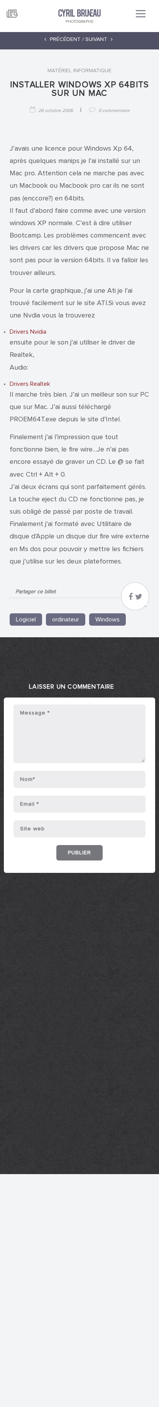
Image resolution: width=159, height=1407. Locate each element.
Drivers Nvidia (28, 332)
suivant (97, 39)
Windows (107, 619)
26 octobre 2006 (55, 111)
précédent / (66, 39)
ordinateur (65, 619)
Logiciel (26, 619)
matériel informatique (79, 70)
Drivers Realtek (30, 384)
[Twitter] (138, 598)
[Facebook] (131, 598)
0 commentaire (114, 111)
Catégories (12, 10)
